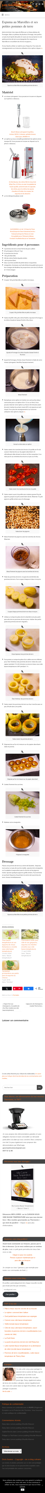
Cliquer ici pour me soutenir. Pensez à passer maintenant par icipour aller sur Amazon (22, 1257)
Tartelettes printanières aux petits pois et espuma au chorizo (10, 974)
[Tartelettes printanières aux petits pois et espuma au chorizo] (10, 965)
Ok (22, 1489)
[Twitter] (36, 4)
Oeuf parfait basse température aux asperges (21, 1316)
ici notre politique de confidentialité (14, 1413)
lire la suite (7, 1391)
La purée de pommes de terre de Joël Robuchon (22, 1342)
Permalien (16, 995)
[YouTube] (39, 4)
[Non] (42, 1485)
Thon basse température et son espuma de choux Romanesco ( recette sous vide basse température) (9, 945)
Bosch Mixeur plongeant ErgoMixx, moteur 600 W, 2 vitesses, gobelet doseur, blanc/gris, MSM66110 (22, 134)
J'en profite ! (10, 1294)
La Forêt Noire (10, 1338)
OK (39, 1087)
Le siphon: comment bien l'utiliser (16, 1312)
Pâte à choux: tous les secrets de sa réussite (21, 1309)
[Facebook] (32, 4)
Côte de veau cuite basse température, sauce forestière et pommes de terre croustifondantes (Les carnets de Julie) (23, 1331)
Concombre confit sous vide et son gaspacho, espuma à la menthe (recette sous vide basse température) (29, 944)
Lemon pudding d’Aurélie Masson (22, 1424)
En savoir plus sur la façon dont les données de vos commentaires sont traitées (22, 1076)
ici (41, 48)
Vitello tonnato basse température (16, 1324)
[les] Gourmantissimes (16, 5)
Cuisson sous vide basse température (18, 1320)
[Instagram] (42, 4)
